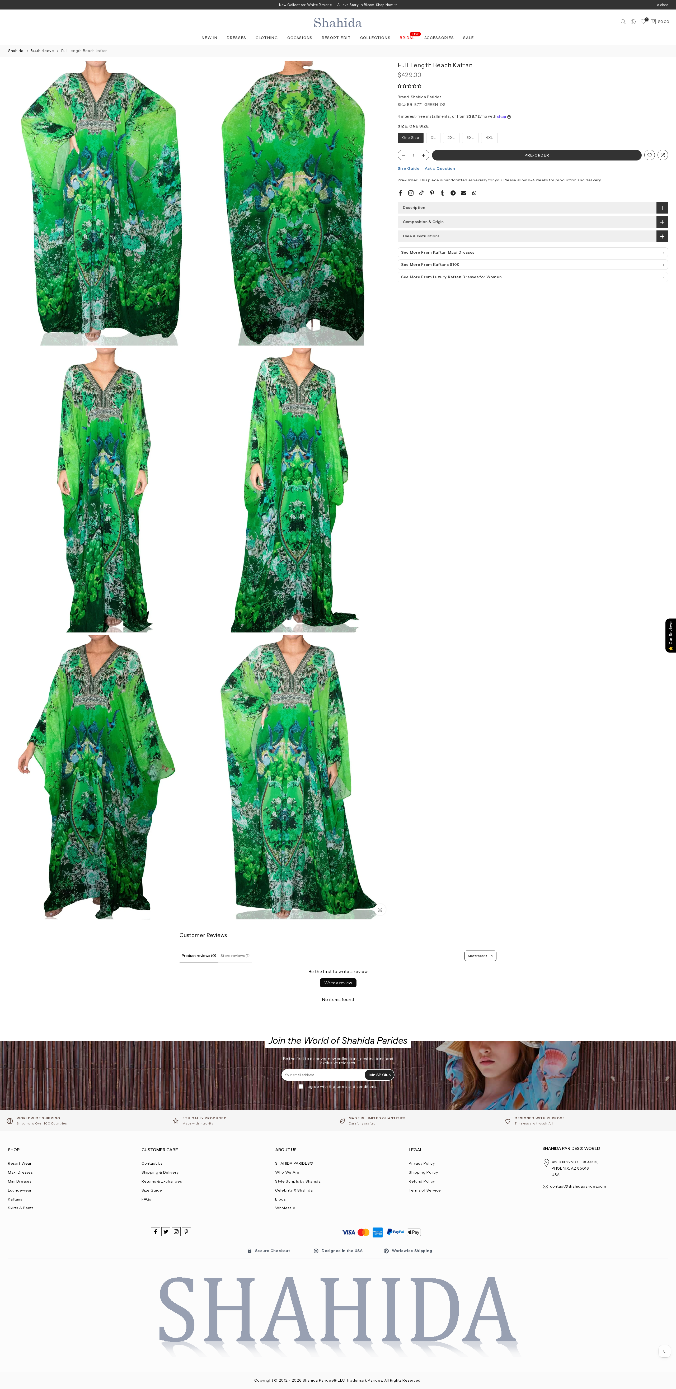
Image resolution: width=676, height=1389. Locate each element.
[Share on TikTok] (421, 193)
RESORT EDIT (336, 37)
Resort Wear (20, 1163)
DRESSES (236, 37)
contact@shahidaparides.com (578, 1186)
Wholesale (285, 1208)
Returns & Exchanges (162, 1181)
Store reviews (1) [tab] (235, 955)
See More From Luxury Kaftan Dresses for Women (451, 277)
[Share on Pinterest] (432, 193)
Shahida (16, 50)
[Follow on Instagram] (176, 1231)
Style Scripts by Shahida (298, 1181)
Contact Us (152, 1163)
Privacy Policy (422, 1163)
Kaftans (15, 1199)
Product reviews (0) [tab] (199, 955)
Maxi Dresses (20, 1172)
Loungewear (20, 1190)
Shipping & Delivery (160, 1172)
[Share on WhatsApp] (474, 193)
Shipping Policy (423, 1172)
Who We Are (287, 1172)
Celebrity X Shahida (294, 1190)
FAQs (146, 1199)
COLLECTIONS (375, 37)
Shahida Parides (426, 97)
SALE (468, 37)
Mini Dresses (19, 1181)
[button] (409, 86)
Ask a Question (440, 168)
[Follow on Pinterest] (186, 1231)
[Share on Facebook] (400, 193)
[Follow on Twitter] (165, 1231)
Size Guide (409, 168)
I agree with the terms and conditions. (341, 1086)
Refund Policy (422, 1181)
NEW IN (210, 37)
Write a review (338, 982)
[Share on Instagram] (411, 193)
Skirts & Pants (21, 1208)
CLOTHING (267, 37)
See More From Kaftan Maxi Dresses (438, 252)
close (14, 5)
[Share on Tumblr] (442, 193)
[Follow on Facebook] (155, 1231)
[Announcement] (338, 5)
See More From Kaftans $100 (430, 264)
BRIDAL (409, 37)
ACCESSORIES (439, 37)
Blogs (280, 1199)
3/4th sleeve (43, 50)
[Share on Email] (463, 193)
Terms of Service (425, 1190)
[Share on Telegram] (453, 193)
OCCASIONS (300, 37)
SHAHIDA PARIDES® (294, 1163)
